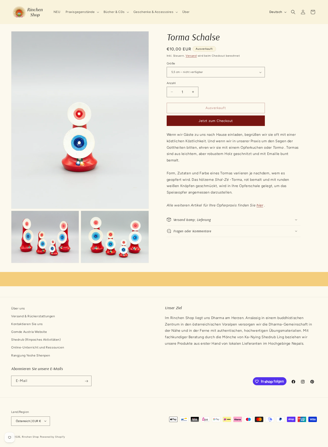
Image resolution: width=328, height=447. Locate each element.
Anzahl (171, 83)
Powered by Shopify (52, 436)
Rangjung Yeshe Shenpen (30, 355)
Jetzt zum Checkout (216, 121)
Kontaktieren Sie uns (27, 324)
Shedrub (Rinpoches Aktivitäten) (36, 340)
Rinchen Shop (30, 436)
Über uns (18, 308)
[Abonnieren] (86, 381)
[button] (82, 12)
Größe (171, 63)
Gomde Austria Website (29, 332)
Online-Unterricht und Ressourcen (37, 348)
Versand (191, 55)
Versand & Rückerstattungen (33, 316)
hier (260, 205)
